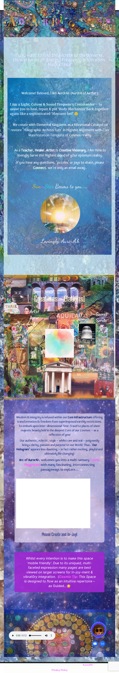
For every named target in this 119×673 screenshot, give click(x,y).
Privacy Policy (60, 669)
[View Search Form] (100, 21)
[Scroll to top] (110, 660)
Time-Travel (69, 425)
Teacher (27, 149)
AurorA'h (88, 664)
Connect (39, 167)
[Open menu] (108, 21)
